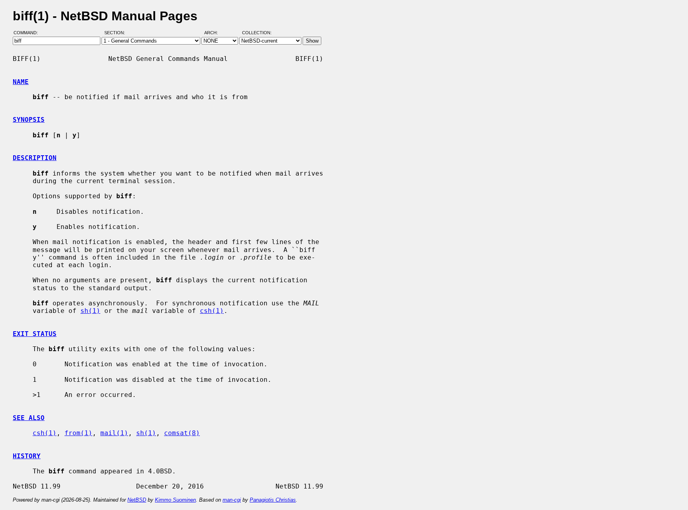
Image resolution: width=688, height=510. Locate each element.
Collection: (257, 33)
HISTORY (27, 456)
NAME (21, 82)
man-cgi (232, 500)
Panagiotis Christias (273, 500)
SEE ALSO (29, 418)
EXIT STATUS (35, 334)
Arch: (214, 33)
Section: (116, 33)
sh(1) (90, 311)
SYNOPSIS (29, 119)
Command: (28, 33)
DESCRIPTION (35, 158)
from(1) (78, 433)
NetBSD (136, 500)
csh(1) (212, 311)
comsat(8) (182, 433)
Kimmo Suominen (175, 500)
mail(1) (114, 433)
